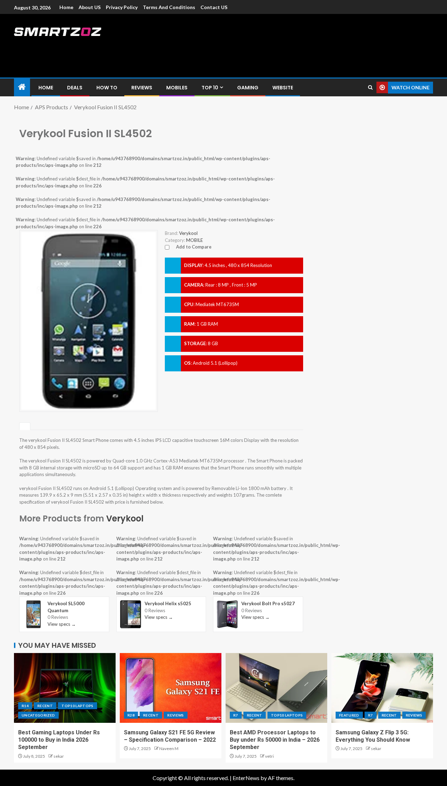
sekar (58, 756)
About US (90, 7)
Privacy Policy (122, 7)
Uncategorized (38, 715)
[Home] (22, 87)
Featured (349, 715)
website (282, 87)
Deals (74, 87)
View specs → (61, 624)
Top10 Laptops (77, 706)
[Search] (370, 87)
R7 (235, 715)
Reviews (141, 87)
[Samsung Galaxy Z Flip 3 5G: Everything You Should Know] (382, 688)
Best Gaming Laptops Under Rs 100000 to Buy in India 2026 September (59, 740)
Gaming (247, 87)
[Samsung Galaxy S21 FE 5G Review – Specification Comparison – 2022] (170, 688)
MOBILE (194, 240)
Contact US (213, 7)
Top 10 (209, 87)
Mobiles (177, 87)
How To (106, 87)
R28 (130, 715)
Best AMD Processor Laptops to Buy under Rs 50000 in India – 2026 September (275, 740)
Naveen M (168, 748)
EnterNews (246, 777)
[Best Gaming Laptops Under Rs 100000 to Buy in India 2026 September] (65, 688)
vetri (269, 756)
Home (66, 7)
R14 (25, 706)
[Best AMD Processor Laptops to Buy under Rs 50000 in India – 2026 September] (276, 688)
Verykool (125, 518)
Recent (45, 706)
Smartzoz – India (91, 46)
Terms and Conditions (169, 7)
